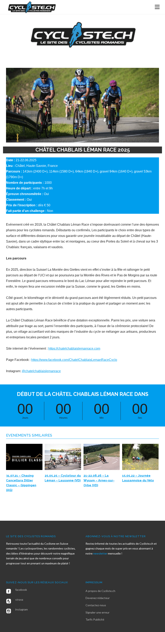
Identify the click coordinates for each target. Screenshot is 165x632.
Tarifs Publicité (95, 619)
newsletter (100, 553)
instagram (21, 609)
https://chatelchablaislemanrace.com (74, 348)
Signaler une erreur (97, 612)
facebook (21, 589)
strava (19, 599)
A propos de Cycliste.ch (100, 591)
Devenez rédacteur (98, 598)
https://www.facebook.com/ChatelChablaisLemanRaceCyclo (74, 359)
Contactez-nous (96, 605)
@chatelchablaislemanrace (41, 371)
